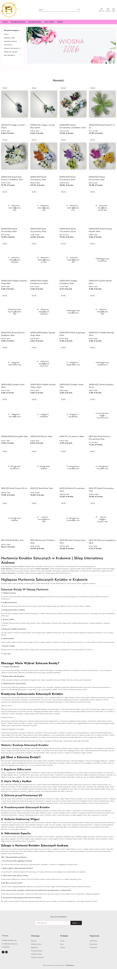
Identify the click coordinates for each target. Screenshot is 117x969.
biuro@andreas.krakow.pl (9, 944)
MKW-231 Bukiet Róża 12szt (41, 488)
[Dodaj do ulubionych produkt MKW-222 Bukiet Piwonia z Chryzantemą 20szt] (113, 399)
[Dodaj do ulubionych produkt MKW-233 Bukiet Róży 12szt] (26, 503)
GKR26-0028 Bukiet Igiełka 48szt (14, 436)
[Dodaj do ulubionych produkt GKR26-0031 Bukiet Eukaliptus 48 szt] (113, 347)
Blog (61, 944)
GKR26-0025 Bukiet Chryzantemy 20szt (38, 230)
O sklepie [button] (64, 936)
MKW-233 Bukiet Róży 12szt (12, 540)
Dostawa (33, 941)
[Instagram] (6, 952)
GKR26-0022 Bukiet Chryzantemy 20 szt (68, 230)
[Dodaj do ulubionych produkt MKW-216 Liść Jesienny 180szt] (84, 399)
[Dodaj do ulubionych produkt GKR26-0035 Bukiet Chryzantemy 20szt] (84, 140)
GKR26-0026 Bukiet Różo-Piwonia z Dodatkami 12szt (12, 178)
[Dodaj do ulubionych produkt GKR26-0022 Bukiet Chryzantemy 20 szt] (84, 192)
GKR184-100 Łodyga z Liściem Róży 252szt (42, 126)
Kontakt (62, 947)
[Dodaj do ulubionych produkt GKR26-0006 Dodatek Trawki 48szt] (26, 347)
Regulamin (34, 947)
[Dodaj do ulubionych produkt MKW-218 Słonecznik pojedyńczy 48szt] (113, 503)
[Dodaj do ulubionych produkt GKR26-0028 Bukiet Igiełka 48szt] (26, 399)
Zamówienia (93, 944)
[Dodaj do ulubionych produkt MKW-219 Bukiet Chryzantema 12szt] (113, 451)
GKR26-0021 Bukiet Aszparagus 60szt (72, 334)
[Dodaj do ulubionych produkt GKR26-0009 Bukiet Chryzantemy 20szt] (26, 192)
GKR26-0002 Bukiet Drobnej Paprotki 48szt (100, 230)
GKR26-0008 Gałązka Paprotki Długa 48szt (42, 334)
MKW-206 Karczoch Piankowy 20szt (42, 541)
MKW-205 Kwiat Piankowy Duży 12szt (72, 541)
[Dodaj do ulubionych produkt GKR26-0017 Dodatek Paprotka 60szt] (113, 295)
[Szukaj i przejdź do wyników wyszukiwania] (79, 9)
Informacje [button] (35, 936)
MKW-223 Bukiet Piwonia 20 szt (14, 488)
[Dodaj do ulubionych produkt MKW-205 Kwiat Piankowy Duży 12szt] (84, 503)
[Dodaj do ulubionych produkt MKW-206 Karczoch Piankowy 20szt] (55, 503)
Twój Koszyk (93, 947)
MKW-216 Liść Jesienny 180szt (72, 436)
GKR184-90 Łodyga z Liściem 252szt (13, 126)
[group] (71, 45)
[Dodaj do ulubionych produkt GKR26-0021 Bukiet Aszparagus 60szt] (84, 295)
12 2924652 (6, 947)
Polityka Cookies (36, 954)
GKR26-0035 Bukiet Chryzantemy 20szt (68, 178)
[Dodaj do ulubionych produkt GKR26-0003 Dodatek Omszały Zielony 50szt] (55, 347)
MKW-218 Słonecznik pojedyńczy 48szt (102, 541)
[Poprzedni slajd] (30, 45)
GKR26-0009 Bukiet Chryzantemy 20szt (9, 230)
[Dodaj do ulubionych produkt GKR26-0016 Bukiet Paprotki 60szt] (113, 244)
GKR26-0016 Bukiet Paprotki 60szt (100, 282)
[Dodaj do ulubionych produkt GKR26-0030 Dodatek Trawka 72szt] (84, 347)
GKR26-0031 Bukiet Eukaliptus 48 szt (101, 386)
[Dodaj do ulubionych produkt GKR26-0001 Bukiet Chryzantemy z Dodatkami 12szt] (84, 88)
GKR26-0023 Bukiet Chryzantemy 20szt (97, 178)
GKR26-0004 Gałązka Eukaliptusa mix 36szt (39, 282)
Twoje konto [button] (94, 936)
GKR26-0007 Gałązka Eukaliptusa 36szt (68, 282)
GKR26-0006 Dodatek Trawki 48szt (13, 386)
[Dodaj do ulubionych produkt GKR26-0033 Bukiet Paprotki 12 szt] (113, 88)
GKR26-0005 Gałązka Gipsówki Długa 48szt (14, 282)
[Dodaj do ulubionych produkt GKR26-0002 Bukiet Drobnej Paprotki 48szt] (113, 192)
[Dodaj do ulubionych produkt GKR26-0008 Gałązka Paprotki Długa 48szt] (55, 295)
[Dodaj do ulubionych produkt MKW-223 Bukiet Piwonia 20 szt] (26, 451)
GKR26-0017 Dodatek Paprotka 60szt (101, 334)
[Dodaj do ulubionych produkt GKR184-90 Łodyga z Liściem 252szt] (26, 88)
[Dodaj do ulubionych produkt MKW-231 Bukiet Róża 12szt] (55, 451)
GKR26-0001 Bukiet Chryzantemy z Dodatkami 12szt (73, 126)
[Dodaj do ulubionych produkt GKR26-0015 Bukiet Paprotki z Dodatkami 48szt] (26, 295)
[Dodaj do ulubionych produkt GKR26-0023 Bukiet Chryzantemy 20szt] (113, 140)
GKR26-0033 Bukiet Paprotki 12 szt (101, 126)
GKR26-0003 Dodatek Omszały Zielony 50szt (43, 386)
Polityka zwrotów (36, 944)
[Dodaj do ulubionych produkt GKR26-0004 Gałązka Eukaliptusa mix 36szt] (55, 244)
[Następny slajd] (112, 45)
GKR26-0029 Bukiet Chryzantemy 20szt (38, 178)
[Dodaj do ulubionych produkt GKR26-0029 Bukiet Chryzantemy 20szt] (55, 140)
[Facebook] (3, 952)
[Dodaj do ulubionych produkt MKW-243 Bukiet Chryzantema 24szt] (84, 451)
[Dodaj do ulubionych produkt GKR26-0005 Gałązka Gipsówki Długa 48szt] (26, 244)
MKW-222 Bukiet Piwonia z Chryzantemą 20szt (100, 437)
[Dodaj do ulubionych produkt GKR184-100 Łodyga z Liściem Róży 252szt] (55, 88)
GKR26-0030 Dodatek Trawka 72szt (71, 386)
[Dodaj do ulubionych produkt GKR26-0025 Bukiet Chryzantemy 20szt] (55, 192)
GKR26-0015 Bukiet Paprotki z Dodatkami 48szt (13, 334)
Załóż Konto (93, 941)
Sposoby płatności (37, 951)
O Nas (62, 941)
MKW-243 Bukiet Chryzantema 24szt (72, 489)
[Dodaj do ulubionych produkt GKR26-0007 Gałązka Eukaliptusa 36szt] (84, 244)
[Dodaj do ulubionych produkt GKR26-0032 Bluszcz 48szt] (55, 399)
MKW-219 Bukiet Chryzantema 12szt (101, 489)
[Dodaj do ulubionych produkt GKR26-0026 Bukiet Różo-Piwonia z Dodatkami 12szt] (26, 140)
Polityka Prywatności (37, 957)
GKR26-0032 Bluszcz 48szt (41, 436)
